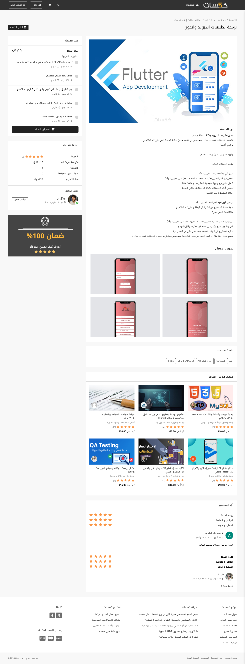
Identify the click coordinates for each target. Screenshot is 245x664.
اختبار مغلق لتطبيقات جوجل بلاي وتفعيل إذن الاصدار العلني (212, 470)
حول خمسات (230, 615)
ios (230, 361)
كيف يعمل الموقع (228, 620)
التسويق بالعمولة (193, 658)
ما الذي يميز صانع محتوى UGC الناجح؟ (178, 632)
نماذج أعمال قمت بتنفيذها (107, 615)
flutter (171, 361)
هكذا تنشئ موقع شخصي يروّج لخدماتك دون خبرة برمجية (170, 626)
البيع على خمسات (228, 637)
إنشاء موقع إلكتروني (210, 422)
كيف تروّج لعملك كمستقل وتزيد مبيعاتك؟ (178, 637)
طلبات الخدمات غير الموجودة (106, 620)
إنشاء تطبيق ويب (162, 422)
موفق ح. (61, 198)
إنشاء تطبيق (180, 20)
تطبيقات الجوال (186, 361)
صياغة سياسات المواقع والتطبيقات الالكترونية (117, 416)
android (220, 361)
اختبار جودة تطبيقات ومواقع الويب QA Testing (115, 470)
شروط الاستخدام (231, 658)
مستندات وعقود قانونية (117, 422)
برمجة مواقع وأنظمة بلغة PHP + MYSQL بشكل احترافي (212, 416)
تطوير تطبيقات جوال (199, 20)
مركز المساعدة (230, 643)
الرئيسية (232, 20)
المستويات (205, 658)
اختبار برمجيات (214, 476)
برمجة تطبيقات (205, 361)
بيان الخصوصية (216, 658)
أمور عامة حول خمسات (109, 632)
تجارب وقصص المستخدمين (106, 626)
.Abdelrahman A (214, 533)
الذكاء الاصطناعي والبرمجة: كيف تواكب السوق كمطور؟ (171, 620)
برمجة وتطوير (219, 20)
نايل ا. (221, 574)
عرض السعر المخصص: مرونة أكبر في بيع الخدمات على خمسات (168, 615)
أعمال (132, 422)
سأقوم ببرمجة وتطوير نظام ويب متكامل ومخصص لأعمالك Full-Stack (163, 416)
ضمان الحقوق (230, 632)
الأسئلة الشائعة (230, 626)
